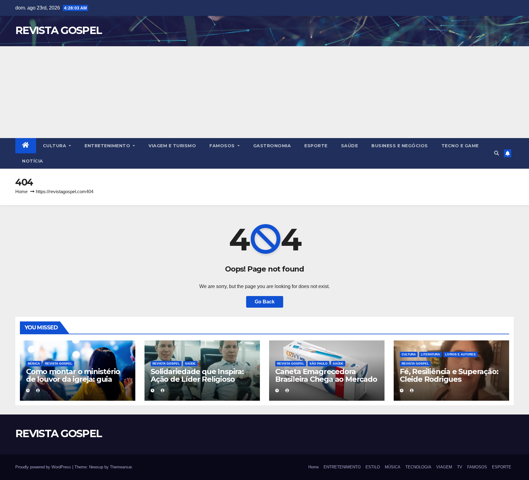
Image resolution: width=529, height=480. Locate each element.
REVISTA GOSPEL (58, 30)
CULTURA (55, 145)
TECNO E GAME (460, 145)
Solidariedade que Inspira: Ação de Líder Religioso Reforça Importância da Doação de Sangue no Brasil (201, 383)
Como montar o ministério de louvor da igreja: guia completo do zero (73, 379)
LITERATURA (430, 354)
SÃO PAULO (319, 363)
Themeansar (121, 467)
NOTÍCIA (32, 161)
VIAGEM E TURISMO (172, 145)
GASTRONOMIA (272, 145)
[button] (496, 153)
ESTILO (373, 467)
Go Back (265, 301)
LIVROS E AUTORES (460, 354)
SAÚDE (349, 145)
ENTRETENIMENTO (108, 145)
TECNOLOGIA (418, 467)
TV (459, 467)
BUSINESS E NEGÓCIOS (399, 145)
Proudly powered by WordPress (43, 467)
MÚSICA (34, 363)
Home (21, 191)
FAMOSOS (222, 145)
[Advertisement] (264, 92)
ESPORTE (316, 145)
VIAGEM (444, 467)
